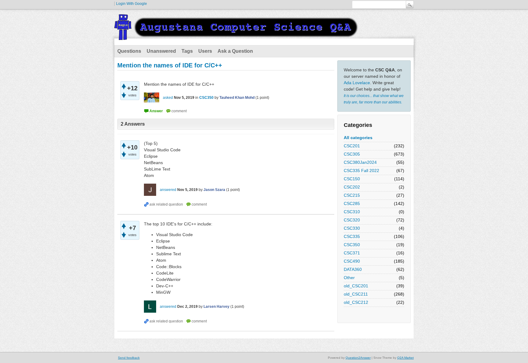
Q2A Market (405, 357)
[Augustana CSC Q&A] (236, 36)
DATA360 (353, 269)
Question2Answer (358, 357)
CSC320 (352, 219)
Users (205, 51)
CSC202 (352, 187)
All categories (358, 137)
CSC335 (352, 236)
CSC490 (352, 261)
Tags (187, 51)
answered (168, 190)
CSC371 (352, 252)
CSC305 (352, 154)
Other (349, 277)
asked (168, 97)
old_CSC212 (356, 302)
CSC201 (352, 145)
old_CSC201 (356, 285)
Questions (129, 51)
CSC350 (352, 244)
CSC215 (352, 195)
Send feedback (129, 357)
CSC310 (352, 211)
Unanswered (161, 51)
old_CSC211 (356, 294)
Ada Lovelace (357, 82)
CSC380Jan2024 (360, 162)
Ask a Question (235, 51)
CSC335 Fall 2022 (361, 170)
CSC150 (352, 178)
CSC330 (352, 228)
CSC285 (352, 203)
